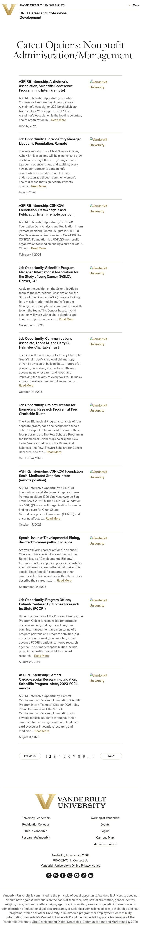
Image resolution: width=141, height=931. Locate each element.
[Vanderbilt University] (70, 802)
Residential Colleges (36, 824)
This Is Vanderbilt (36, 831)
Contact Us (80, 860)
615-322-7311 (62, 860)
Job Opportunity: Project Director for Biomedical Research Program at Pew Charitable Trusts (48, 410)
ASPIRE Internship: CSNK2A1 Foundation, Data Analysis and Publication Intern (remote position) (47, 210)
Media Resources (105, 844)
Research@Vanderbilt (35, 837)
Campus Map (105, 837)
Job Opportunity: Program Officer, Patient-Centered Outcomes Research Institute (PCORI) (49, 604)
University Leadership (35, 818)
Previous (30, 756)
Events (105, 824)
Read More (58, 120)
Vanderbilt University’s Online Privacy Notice (70, 866)
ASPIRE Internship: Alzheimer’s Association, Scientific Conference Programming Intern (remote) (46, 86)
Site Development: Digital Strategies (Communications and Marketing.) (79, 922)
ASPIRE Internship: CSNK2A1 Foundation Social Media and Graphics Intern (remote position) (51, 476)
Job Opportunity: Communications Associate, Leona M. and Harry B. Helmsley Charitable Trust (45, 343)
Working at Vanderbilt (105, 818)
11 (94, 757)
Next (111, 756)
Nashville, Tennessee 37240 (70, 855)
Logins (105, 831)
